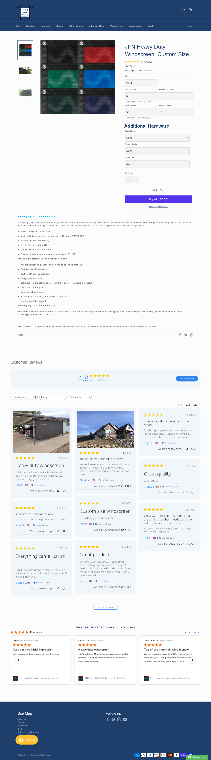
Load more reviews (105, 607)
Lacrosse (46, 26)
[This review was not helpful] (64, 531)
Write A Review (187, 378)
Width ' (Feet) (130, 105)
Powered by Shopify (42, 755)
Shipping (129, 70)
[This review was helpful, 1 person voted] (122, 587)
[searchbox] (21, 397)
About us (21, 719)
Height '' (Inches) (166, 89)
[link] (40, 678)
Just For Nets (29, 755)
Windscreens (117, 26)
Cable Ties (129, 157)
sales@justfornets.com (31, 314)
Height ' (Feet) (131, 89)
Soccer (60, 26)
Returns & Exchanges (28, 732)
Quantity (128, 173)
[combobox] (52, 397)
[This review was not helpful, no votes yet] (64, 490)
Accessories (136, 26)
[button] (18, 660)
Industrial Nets (97, 26)
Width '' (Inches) (166, 105)
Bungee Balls (131, 144)
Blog (19, 729)
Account (190, 26)
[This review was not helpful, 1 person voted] (128, 486)
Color (127, 76)
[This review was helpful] (58, 490)
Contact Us (22, 722)
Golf (18, 26)
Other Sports (76, 26)
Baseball (31, 26)
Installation (22, 725)
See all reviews (192, 632)
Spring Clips (130, 131)
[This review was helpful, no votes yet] (187, 449)
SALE (151, 26)
